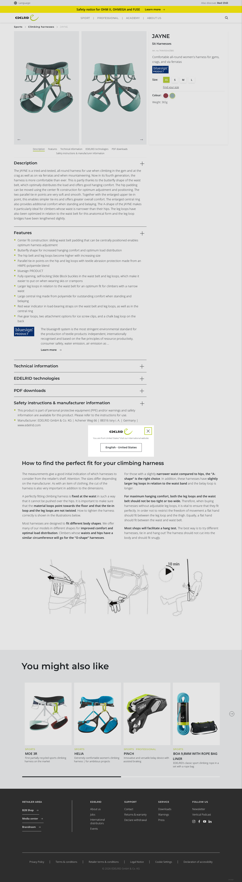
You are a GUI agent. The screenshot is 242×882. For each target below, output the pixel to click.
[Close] (148, 431)
